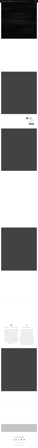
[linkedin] (24, 439)
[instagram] (13, 439)
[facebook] (19, 439)
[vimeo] (21, 439)
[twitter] (16, 439)
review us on (31, 123)
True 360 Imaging (30, 118)
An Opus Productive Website (19, 444)
